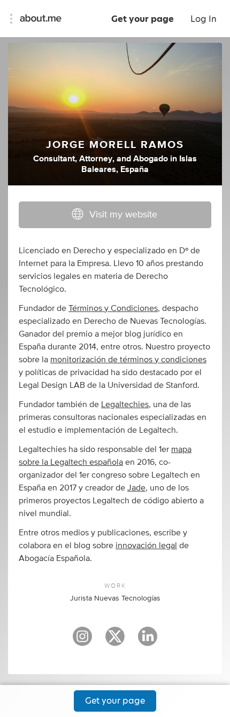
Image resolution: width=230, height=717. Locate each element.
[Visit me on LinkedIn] (147, 641)
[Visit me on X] (115, 641)
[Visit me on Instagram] (82, 641)
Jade (136, 488)
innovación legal (146, 545)
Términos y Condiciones (113, 308)
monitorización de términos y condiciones (128, 359)
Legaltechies (125, 404)
